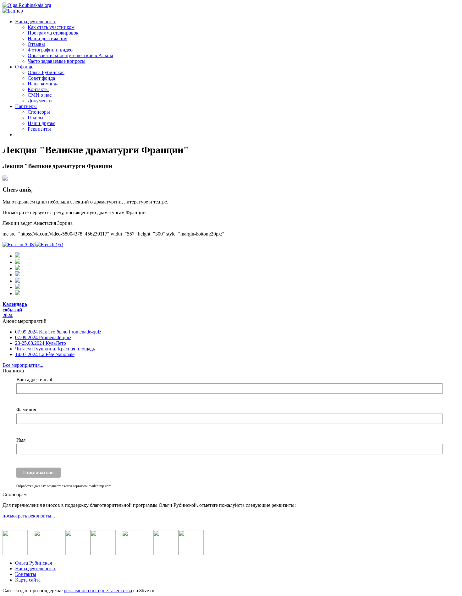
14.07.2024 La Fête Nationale (44, 354)
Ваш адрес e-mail (34, 379)
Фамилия (26, 409)
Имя (20, 440)
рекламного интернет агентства (98, 590)
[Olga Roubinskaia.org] (27, 5)
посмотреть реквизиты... (29, 515)
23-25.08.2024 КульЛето (40, 343)
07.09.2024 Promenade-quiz (43, 337)
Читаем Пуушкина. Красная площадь (55, 348)
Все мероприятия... (23, 365)
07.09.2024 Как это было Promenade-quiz (58, 331)
